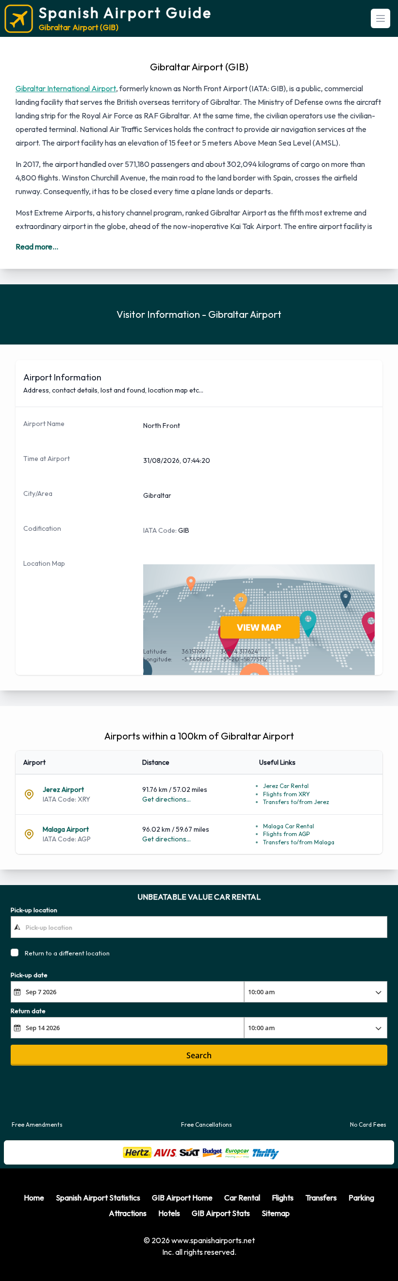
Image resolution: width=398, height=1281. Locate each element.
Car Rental (242, 1197)
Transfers (321, 1197)
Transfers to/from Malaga (298, 842)
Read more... (37, 246)
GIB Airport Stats (221, 1213)
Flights (283, 1197)
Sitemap (276, 1213)
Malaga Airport (66, 829)
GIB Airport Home (182, 1197)
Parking (361, 1197)
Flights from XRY (286, 794)
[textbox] (199, 926)
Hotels (169, 1213)
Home (34, 1197)
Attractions (128, 1213)
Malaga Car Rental (288, 826)
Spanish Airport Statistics (98, 1197)
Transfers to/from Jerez (296, 801)
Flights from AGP (286, 834)
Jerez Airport (63, 789)
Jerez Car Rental (286, 785)
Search (199, 1055)
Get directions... (166, 799)
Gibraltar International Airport (66, 88)
